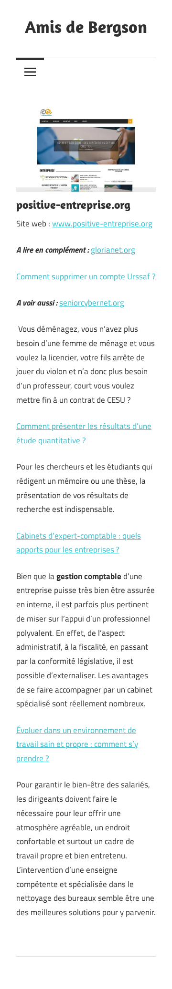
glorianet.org (113, 250)
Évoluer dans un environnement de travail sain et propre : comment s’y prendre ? (77, 744)
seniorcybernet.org (91, 302)
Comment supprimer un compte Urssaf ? (86, 276)
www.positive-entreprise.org (102, 223)
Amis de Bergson (86, 26)
